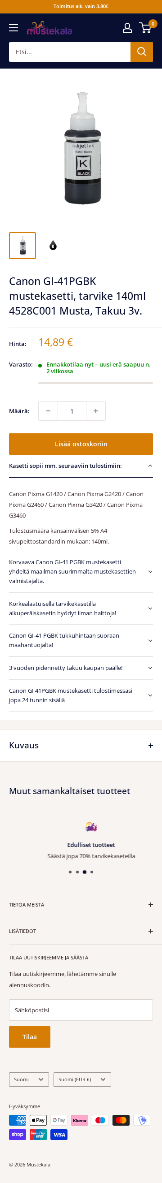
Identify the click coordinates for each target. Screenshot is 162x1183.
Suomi (21, 1079)
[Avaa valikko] (13, 27)
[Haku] (141, 52)
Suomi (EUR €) (74, 1079)
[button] (81, 466)
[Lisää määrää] (95, 411)
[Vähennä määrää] (48, 411)
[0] (145, 27)
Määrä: (19, 411)
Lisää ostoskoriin (81, 444)
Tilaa (29, 1036)
